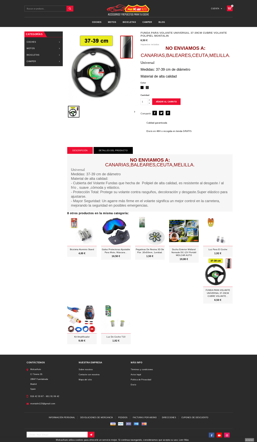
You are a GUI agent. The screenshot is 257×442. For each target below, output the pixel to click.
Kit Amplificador (82, 337)
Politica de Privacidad (141, 379)
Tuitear (161, 113)
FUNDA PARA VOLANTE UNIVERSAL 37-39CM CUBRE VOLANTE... (218, 293)
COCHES (96, 22)
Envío (133, 385)
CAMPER (147, 22)
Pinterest (168, 113)
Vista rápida (84, 257)
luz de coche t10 (115, 337)
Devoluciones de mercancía (96, 417)
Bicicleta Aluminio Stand (82, 249)
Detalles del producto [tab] (113, 150)
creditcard (144, 423)
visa (113, 423)
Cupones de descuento (194, 417)
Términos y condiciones (142, 369)
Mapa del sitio (85, 379)
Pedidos (123, 417)
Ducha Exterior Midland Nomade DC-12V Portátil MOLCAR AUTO (183, 252)
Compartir (154, 113)
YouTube (219, 435)
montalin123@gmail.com (42, 403)
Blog (162, 22)
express (128, 423)
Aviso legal (136, 374)
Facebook (211, 435)
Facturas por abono (145, 417)
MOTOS (112, 22)
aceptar (249, 440)
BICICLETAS (129, 22)
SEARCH (69, 8)
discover (121, 423)
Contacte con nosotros (89, 374)
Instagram (227, 435)
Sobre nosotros (86, 369)
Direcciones (169, 417)
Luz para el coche (218, 249)
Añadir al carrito (166, 102)
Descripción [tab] (80, 150)
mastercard (136, 423)
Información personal (62, 417)
